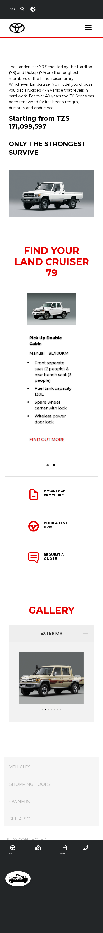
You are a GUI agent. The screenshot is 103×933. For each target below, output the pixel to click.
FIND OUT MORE (46, 439)
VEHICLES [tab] (20, 767)
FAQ (11, 9)
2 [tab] (54, 465)
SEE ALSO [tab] (19, 818)
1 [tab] (48, 465)
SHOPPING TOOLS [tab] (29, 784)
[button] (25, 678)
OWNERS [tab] (19, 801)
